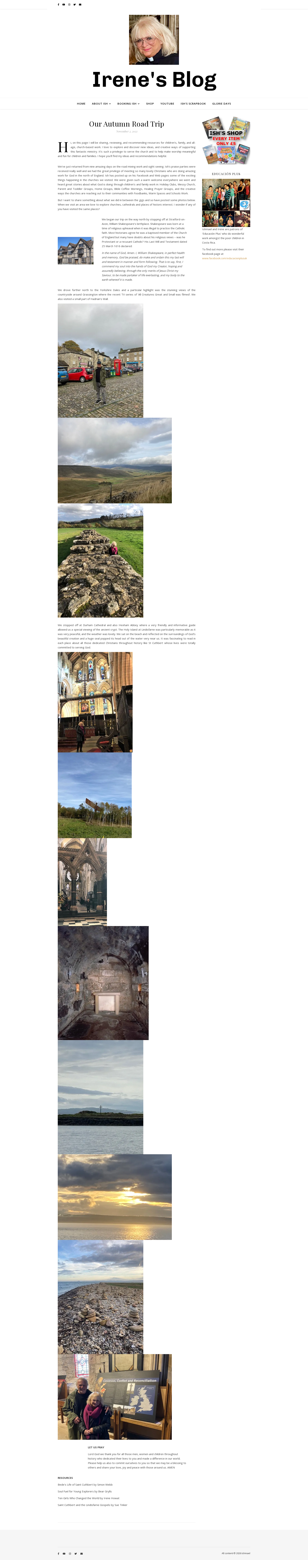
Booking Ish (127, 103)
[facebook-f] (59, 4)
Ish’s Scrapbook (193, 103)
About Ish (100, 103)
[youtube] (64, 4)
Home (81, 103)
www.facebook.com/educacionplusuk (224, 258)
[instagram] (69, 4)
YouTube (167, 103)
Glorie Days (221, 103)
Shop (150, 103)
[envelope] (80, 4)
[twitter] (74, 4)
